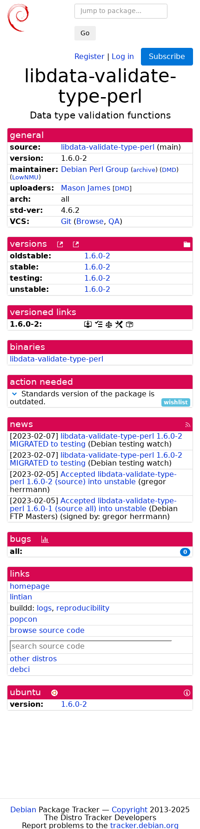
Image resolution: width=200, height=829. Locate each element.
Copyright (129, 809)
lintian (21, 596)
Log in (123, 56)
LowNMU (25, 177)
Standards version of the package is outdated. (99, 398)
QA (114, 221)
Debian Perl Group (94, 169)
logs (44, 608)
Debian (23, 809)
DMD (169, 169)
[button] (14, 393)
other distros (33, 658)
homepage (30, 586)
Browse (90, 221)
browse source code (47, 630)
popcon (23, 619)
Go (85, 33)
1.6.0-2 (97, 255)
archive (144, 169)
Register (89, 56)
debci (20, 669)
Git (66, 221)
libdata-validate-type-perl (107, 147)
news (21, 424)
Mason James (85, 188)
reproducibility (82, 608)
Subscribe (167, 56)
